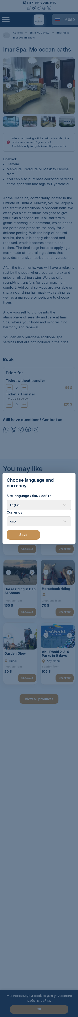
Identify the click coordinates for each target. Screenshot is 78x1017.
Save (23, 535)
